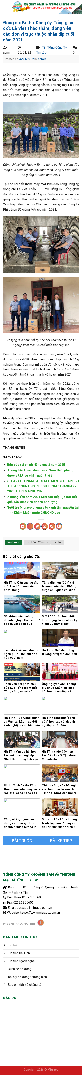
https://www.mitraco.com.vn (40, 912)
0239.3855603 (32, 897)
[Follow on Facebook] (40, 922)
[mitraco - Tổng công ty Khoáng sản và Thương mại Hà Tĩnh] (43, 7)
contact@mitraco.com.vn (34, 908)
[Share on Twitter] (37, 526)
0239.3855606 (23, 902)
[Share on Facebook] (30, 526)
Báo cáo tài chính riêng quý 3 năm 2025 (36, 465)
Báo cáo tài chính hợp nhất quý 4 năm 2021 (60, 840)
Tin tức (41, 52)
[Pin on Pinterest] (52, 526)
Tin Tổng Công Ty (54, 47)
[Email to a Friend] (44, 526)
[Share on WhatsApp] (23, 526)
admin (42, 58)
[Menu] (5, 7)
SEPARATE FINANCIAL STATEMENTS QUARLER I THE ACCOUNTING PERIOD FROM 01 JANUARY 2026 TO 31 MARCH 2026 (43, 486)
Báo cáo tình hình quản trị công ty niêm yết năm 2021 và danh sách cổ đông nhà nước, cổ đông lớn (22, 840)
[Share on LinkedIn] (59, 526)
